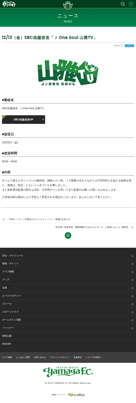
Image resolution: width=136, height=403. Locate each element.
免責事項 (78, 357)
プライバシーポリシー (60, 357)
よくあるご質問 (23, 357)
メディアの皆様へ (94, 357)
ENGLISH (6, 343)
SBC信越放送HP (23, 119)
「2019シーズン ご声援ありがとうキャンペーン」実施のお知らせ (38, 219)
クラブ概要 (7, 357)
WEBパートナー (59, 394)
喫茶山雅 (7, 336)
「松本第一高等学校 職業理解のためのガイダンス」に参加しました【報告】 (91, 227)
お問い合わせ (40, 357)
